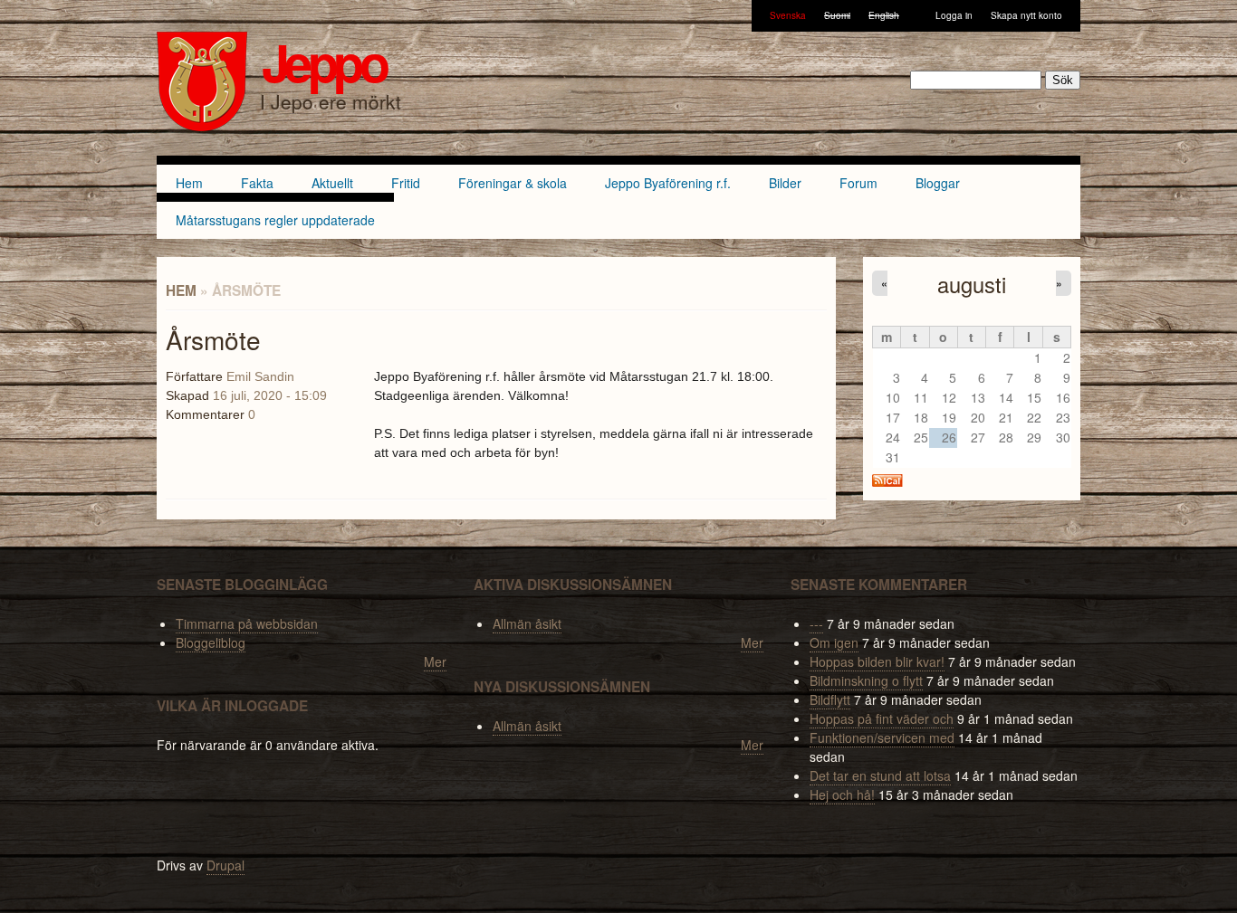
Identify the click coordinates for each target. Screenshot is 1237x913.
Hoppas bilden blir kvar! (877, 661)
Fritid (405, 183)
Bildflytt (830, 699)
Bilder (785, 183)
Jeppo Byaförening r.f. (668, 183)
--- (816, 623)
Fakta (257, 183)
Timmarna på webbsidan (247, 623)
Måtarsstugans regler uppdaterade (275, 220)
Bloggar (938, 183)
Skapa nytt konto (1026, 15)
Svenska (788, 15)
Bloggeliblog (210, 642)
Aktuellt (332, 183)
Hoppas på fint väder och (882, 718)
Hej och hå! (842, 794)
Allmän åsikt (527, 623)
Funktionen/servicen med (882, 737)
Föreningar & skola (512, 183)
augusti (971, 284)
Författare (194, 376)
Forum (858, 183)
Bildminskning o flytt (866, 680)
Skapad (187, 395)
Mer (435, 661)
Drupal (225, 865)
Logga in (954, 15)
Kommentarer (205, 414)
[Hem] (202, 84)
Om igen (834, 642)
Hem (189, 183)
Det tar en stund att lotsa (880, 775)
